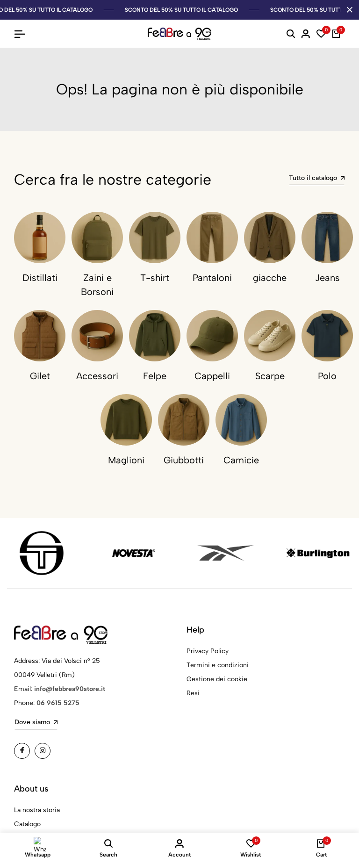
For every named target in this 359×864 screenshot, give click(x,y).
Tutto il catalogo (313, 178)
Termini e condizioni (218, 665)
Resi (193, 693)
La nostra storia (37, 810)
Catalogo (27, 824)
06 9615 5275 (57, 703)
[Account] (306, 33)
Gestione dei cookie (217, 679)
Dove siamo (32, 722)
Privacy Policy (208, 651)
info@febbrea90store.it (69, 689)
